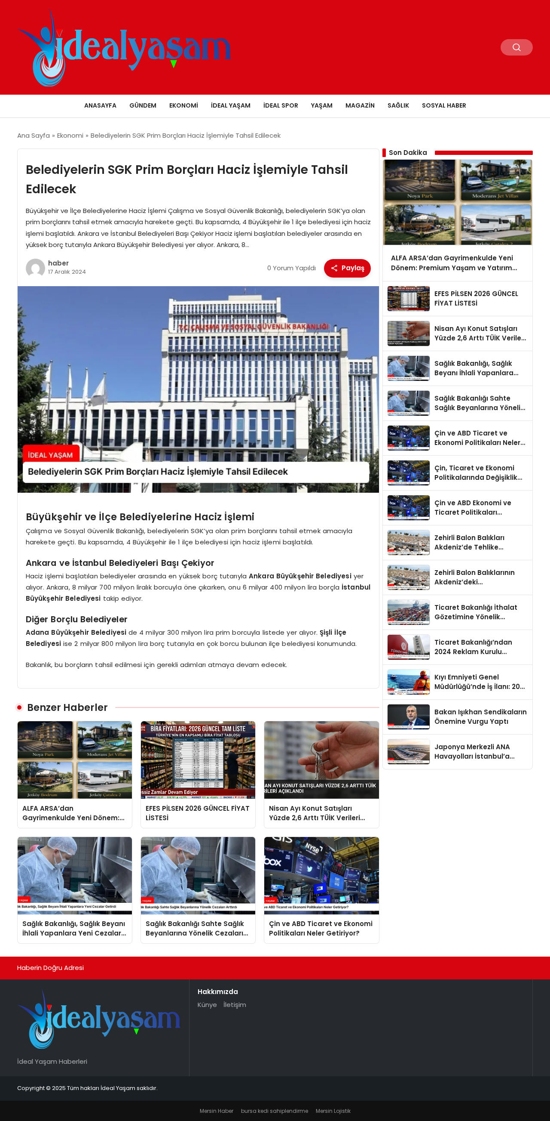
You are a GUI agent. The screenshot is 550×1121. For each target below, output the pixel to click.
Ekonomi (183, 105)
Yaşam (322, 105)
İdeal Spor (280, 105)
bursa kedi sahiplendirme (274, 1111)
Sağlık (398, 105)
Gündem (142, 105)
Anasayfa (100, 105)
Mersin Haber (216, 1111)
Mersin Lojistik (333, 1111)
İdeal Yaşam (231, 105)
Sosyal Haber (444, 105)
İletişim (234, 1004)
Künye (207, 1004)
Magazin (360, 105)
